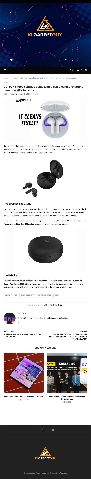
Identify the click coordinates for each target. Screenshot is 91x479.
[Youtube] (78, 70)
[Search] (82, 70)
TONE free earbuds (44, 296)
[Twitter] (73, 70)
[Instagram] (75, 70)
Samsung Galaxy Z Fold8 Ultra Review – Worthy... (24, 396)
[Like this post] (46, 305)
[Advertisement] (45, 60)
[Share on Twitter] (51, 305)
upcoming (39, 149)
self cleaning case (27, 296)
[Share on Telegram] (58, 305)
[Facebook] (70, 70)
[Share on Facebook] (48, 305)
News (15, 78)
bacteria (8, 296)
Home (6, 78)
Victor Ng (14, 94)
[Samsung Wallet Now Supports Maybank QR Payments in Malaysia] (67, 373)
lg (16, 296)
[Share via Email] (61, 305)
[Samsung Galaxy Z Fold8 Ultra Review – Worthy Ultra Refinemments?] (24, 373)
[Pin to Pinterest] (53, 305)
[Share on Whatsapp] (56, 305)
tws (56, 296)
